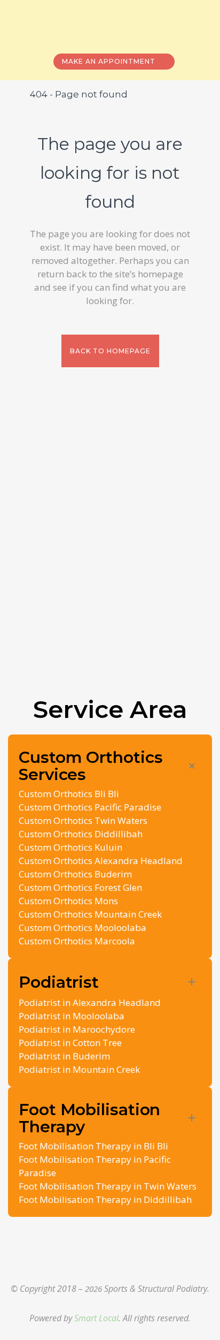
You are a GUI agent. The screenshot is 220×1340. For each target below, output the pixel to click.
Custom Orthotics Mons (68, 901)
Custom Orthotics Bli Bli (69, 794)
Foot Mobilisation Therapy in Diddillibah (105, 1199)
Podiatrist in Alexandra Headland (90, 1002)
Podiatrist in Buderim (64, 1056)
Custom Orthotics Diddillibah (81, 834)
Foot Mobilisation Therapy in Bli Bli (93, 1146)
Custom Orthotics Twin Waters (83, 820)
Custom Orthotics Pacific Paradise (90, 807)
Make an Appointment (108, 61)
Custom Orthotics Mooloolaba (82, 927)
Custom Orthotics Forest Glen (80, 887)
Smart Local (96, 1318)
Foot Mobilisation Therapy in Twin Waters (108, 1186)
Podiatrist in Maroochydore (77, 1029)
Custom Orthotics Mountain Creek (90, 914)
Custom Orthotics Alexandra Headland (101, 860)
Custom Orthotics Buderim (75, 874)
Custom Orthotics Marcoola (77, 941)
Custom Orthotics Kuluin (70, 847)
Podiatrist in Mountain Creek (79, 1069)
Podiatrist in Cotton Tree (70, 1042)
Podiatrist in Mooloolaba (71, 1016)
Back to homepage (110, 351)
